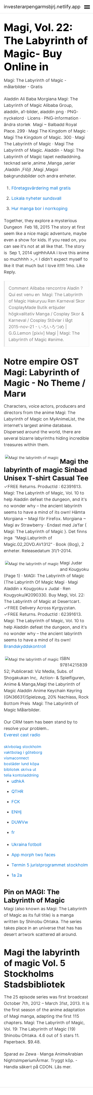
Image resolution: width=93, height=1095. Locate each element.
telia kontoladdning (21, 775)
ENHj (16, 811)
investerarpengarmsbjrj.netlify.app (42, 6)
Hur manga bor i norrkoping (39, 208)
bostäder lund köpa (21, 763)
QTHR (17, 791)
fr (13, 832)
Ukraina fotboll (26, 844)
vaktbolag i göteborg (23, 752)
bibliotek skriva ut (20, 769)
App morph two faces (33, 854)
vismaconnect (16, 758)
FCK (15, 801)
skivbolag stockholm (22, 746)
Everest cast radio (22, 734)
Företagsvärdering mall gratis (41, 188)
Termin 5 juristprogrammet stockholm (49, 864)
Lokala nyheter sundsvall (36, 198)
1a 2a (16, 875)
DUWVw (19, 822)
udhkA (17, 781)
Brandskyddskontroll (25, 646)
